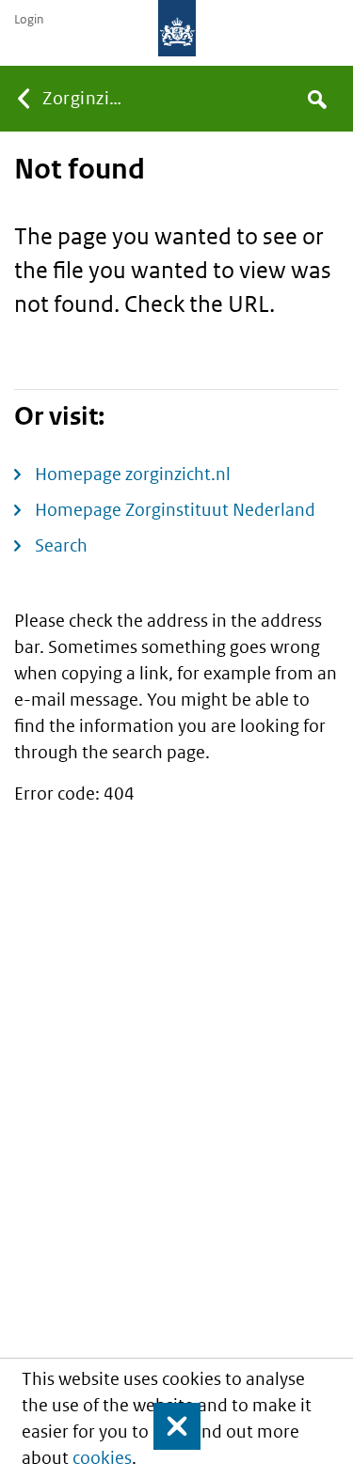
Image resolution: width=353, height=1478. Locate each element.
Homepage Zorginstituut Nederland (175, 510)
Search (61, 545)
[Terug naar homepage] (177, 28)
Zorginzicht (87, 98)
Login (28, 19)
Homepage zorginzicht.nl (133, 474)
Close (168, 1426)
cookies (102, 1458)
